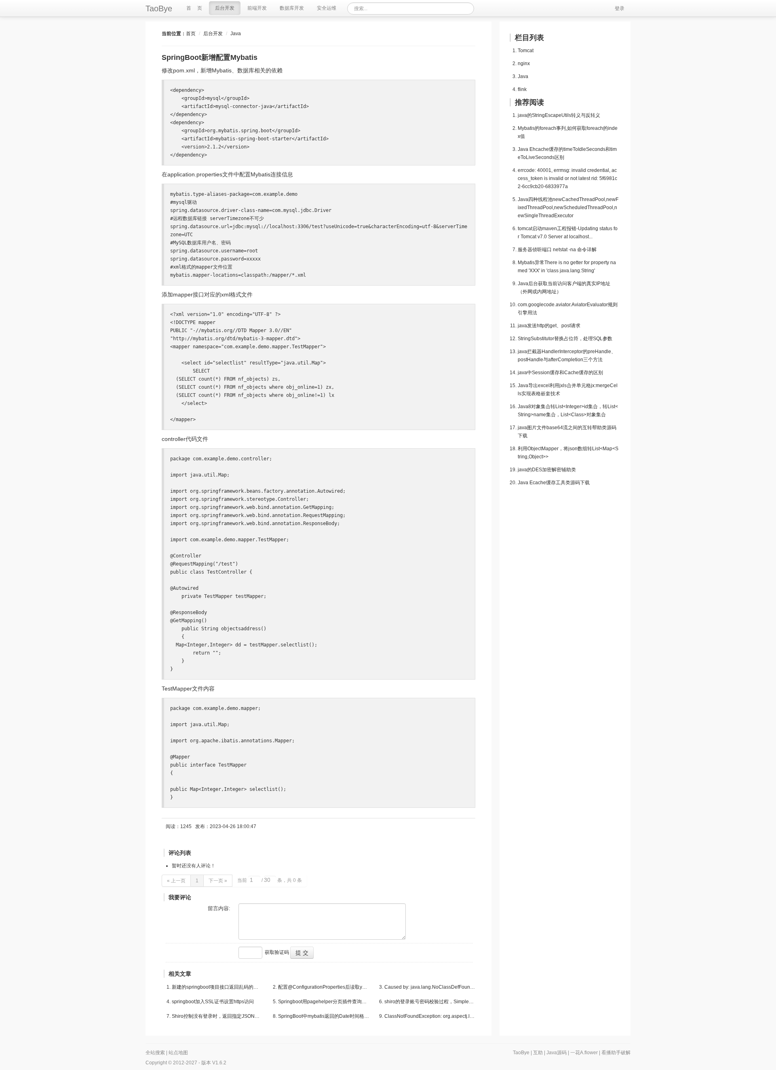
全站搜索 (155, 1052)
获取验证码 (277, 952)
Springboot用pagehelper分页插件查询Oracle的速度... (323, 1001)
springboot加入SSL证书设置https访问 (213, 1001)
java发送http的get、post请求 (549, 325)
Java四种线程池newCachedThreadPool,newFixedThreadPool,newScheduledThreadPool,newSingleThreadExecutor (568, 207)
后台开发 (213, 33)
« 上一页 (176, 881)
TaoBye (159, 8)
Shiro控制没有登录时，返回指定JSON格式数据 (217, 1016)
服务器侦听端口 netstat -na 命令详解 (557, 249)
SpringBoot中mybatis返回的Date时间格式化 (323, 1016)
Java (235, 33)
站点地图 (178, 1052)
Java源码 (556, 1052)
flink (522, 89)
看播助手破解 (615, 1052)
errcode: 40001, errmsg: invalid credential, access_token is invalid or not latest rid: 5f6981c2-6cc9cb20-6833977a (567, 178)
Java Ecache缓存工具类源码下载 (554, 482)
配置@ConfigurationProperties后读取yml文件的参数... (323, 987)
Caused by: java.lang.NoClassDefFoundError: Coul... (429, 987)
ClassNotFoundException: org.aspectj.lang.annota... (429, 1016)
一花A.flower (584, 1052)
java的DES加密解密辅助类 (547, 469)
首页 (191, 33)
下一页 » (218, 881)
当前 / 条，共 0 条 (269, 880)
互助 (538, 1052)
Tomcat (526, 50)
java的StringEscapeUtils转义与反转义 (559, 115)
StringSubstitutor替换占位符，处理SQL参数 (565, 338)
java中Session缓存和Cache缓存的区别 (560, 372)
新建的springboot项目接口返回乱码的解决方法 (217, 987)
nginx (524, 63)
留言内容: (219, 908)
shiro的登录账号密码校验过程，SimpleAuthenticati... (429, 1001)
